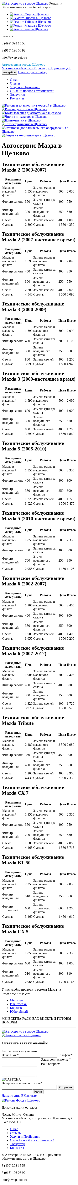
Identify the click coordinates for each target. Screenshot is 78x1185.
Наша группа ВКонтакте (19, 1095)
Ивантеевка (18, 1004)
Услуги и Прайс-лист (25, 87)
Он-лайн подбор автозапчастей (32, 91)
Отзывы (15, 83)
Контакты (17, 98)
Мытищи (16, 1000)
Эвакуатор (17, 94)
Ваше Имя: (9, 1055)
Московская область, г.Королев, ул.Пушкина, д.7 (36, 68)
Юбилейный (19, 1011)
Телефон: (64, 1055)
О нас (14, 79)
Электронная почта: (55, 1059)
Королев (16, 1008)
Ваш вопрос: (50, 1064)
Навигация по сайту (32, 72)
